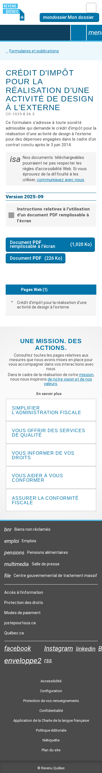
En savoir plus (51, 394)
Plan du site (51, 750)
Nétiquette (51, 740)
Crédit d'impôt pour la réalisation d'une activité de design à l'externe (52, 304)
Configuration (51, 691)
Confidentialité (51, 710)
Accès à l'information (23, 592)
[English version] (91, 8)
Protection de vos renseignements (51, 701)
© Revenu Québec (51, 768)
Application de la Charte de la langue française (51, 720)
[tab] (51, 215)
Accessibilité (51, 681)
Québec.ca (14, 634)
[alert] (69, 17)
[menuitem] (51, 304)
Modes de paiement (22, 612)
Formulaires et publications (34, 51)
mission (86, 374)
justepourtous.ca (20, 624)
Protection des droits (23, 602)
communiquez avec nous (60, 179)
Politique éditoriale (51, 730)
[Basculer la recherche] (78, 33)
